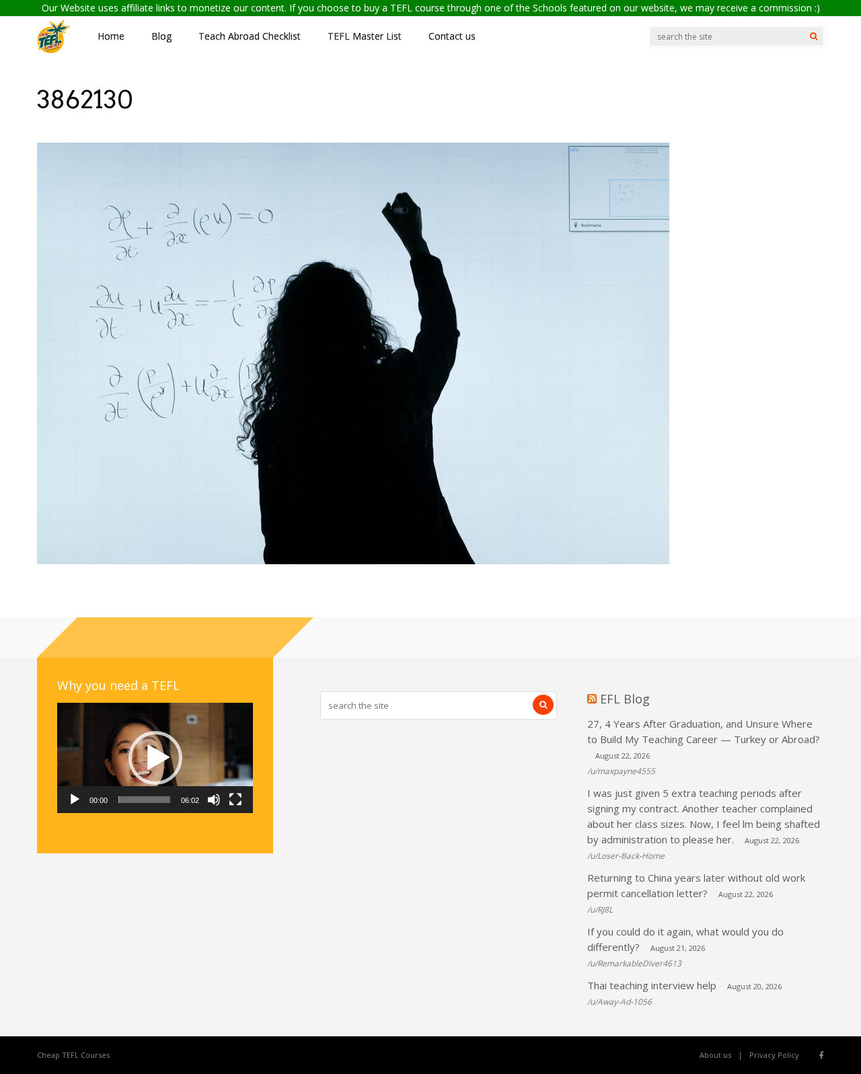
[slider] (144, 799)
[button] (155, 758)
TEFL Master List (365, 36)
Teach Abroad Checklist (249, 36)
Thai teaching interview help (651, 985)
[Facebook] (821, 1055)
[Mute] (214, 799)
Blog (161, 36)
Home (111, 36)
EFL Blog (625, 699)
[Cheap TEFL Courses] (54, 50)
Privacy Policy (774, 1055)
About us (715, 1055)
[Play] (74, 799)
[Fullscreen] (235, 799)
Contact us (452, 36)
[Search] (813, 36)
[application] (155, 758)
